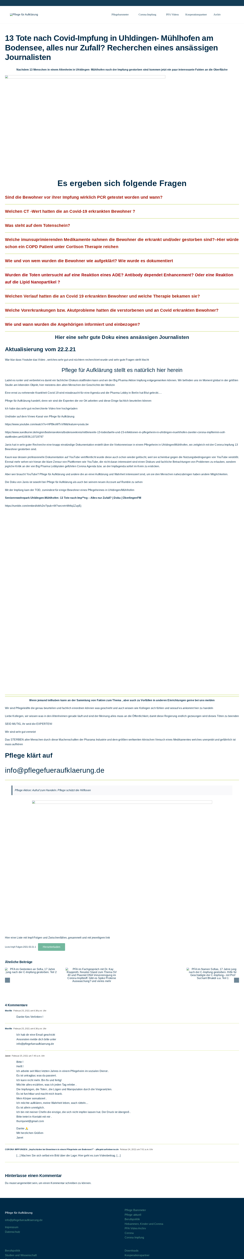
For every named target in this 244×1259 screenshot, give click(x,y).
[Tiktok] (33, 1244)
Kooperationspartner (137, 1255)
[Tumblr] (42, 1244)
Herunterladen (51, 946)
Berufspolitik (132, 1219)
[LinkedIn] (24, 1244)
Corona (129, 1233)
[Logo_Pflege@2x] (24, 14)
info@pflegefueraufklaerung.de (54, 770)
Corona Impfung (134, 1237)
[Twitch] (38, 1244)
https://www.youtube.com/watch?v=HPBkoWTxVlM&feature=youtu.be (47, 424)
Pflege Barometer (135, 1210)
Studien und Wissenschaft (21, 1255)
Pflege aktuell (133, 1214)
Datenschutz (12, 1231)
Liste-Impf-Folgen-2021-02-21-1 (20, 947)
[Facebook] (6, 1244)
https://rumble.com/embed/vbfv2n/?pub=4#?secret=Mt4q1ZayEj (43, 505)
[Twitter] (15, 1244)
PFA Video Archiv (135, 1228)
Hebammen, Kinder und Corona (144, 1223)
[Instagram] (11, 1244)
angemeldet (24, 1183)
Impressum (11, 1227)
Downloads (131, 1250)
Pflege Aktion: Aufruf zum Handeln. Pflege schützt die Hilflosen (53, 790)
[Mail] (52, 1244)
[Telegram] (29, 1244)
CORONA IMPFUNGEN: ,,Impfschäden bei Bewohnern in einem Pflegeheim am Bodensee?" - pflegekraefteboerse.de (62, 1149)
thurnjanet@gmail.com (30, 1121)
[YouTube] (20, 1244)
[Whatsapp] (47, 1244)
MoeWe (8, 1011)
